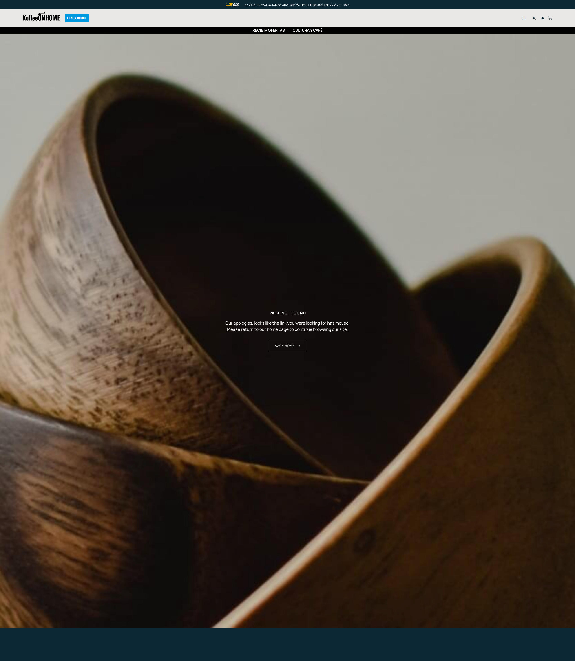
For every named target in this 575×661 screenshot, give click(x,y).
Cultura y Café (308, 30)
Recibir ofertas (268, 30)
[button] (524, 18)
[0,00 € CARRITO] (550, 18)
